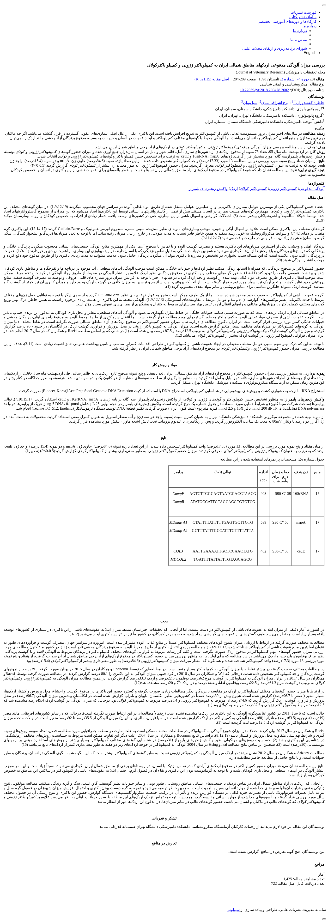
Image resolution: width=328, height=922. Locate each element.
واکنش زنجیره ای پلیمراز (208, 189)
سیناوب (233, 910)
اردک (234, 189)
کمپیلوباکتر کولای (253, 189)
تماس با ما (298, 39)
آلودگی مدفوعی (311, 189)
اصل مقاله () (212, 79)
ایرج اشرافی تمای (275, 103)
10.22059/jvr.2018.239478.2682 (264, 90)
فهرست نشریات (303, 12)
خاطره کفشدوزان (309, 103)
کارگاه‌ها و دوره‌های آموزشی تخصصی (286, 21)
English (310, 53)
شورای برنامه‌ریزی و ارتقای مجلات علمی (274, 48)
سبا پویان (250, 103)
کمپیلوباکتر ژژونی (283, 189)
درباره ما (309, 26)
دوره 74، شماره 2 (295, 79)
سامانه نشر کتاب (302, 17)
